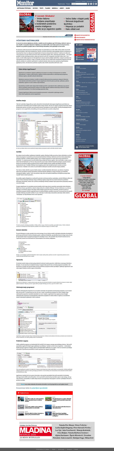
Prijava (68, 4)
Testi (41, 8)
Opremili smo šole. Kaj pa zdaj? (83, 103)
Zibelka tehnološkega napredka (83, 116)
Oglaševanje (89, 1)
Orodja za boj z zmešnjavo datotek (83, 130)
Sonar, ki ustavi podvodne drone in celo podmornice (61, 407)
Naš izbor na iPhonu (80, 141)
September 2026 (79, 53)
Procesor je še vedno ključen (82, 120)
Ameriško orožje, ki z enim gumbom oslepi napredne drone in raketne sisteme (34, 400)
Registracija (61, 4)
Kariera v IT (78, 110)
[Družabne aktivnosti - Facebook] (88, 4)
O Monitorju (77, 1)
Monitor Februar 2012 (67, 36)
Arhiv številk (81, 59)
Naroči (23, 384)
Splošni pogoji (61, 449)
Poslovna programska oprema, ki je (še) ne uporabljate (85, 106)
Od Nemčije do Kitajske (81, 68)
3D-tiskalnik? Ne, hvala (81, 72)
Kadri (68, 8)
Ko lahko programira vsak (82, 92)
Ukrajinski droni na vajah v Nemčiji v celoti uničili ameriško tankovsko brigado (61, 400)
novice (26, 397)
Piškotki (83, 1)
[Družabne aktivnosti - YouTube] (93, 4)
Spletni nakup (80, 37)
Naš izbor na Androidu (81, 139)
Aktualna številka (24, 8)
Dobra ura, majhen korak (81, 86)
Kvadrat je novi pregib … (81, 124)
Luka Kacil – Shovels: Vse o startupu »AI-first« (86, 82)
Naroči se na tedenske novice (85, 39)
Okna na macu (79, 128)
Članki (47, 8)
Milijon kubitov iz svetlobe (82, 112)
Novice (35, 8)
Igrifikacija (78, 137)
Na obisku (78, 98)
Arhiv (62, 8)
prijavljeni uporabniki (39, 388)
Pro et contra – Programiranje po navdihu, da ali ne (86, 78)
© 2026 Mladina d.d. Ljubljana (42, 449)
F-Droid (77, 136)
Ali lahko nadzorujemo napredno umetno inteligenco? (85, 74)
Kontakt (95, 1)
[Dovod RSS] (95, 4)
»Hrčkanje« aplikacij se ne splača (83, 102)
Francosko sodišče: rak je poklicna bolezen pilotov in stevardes (34, 407)
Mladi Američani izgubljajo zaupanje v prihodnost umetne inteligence (60, 415)
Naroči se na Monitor (83, 35)
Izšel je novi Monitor (80, 90)
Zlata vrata (78, 132)
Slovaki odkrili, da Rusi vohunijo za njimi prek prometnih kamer (34, 414)
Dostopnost (69, 449)
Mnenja (55, 8)
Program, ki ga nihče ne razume (83, 94)
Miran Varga (58, 36)
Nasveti (69, 35)
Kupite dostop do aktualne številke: (86, 146)
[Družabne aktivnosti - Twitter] (90, 4)
